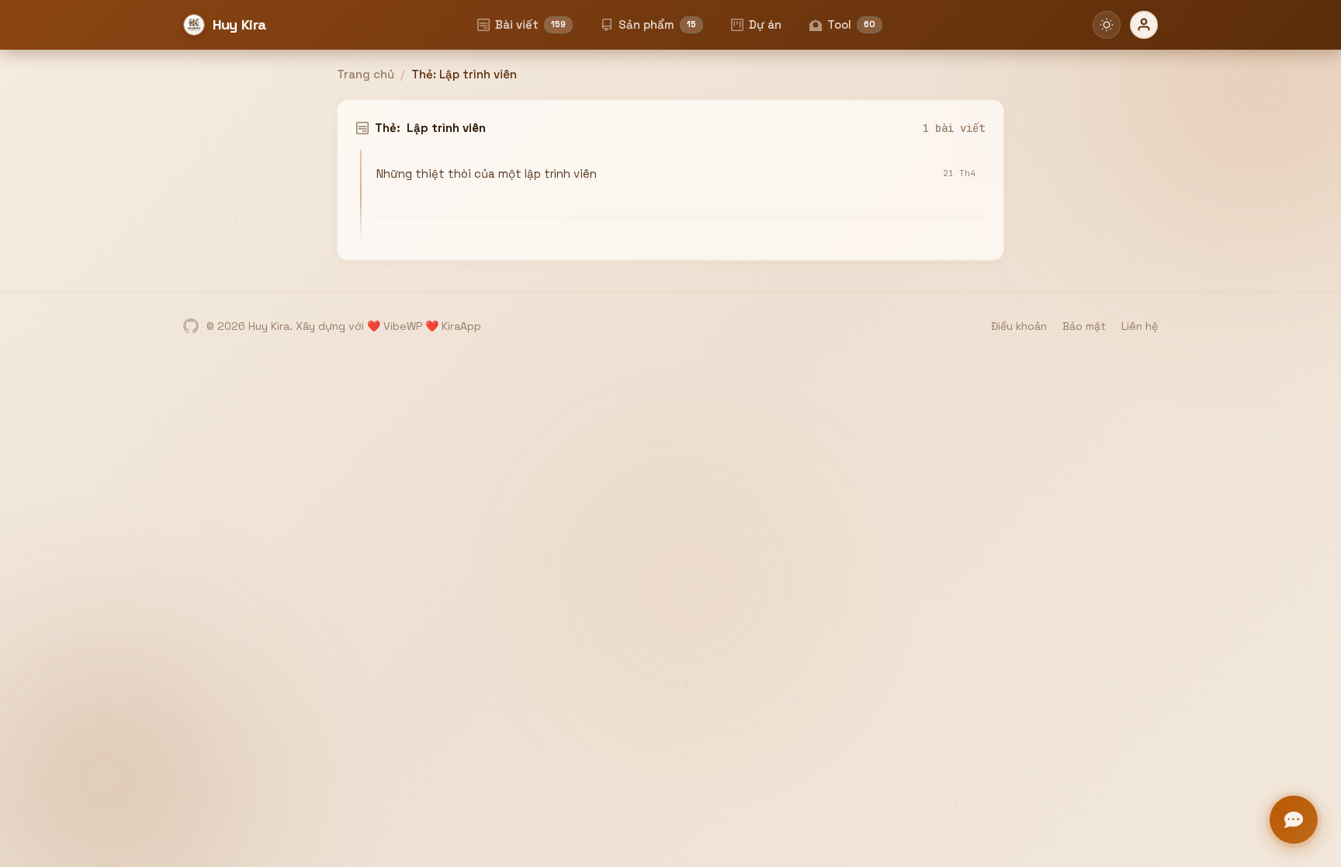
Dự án (765, 24)
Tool (851, 24)
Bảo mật (1084, 326)
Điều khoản (1019, 326)
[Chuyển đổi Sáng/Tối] (1107, 25)
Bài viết (530, 24)
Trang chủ (365, 74)
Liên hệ (1139, 326)
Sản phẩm (657, 24)
